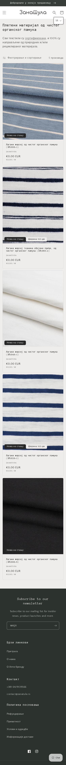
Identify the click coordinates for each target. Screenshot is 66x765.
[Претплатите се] (55, 626)
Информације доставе (20, 737)
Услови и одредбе (17, 729)
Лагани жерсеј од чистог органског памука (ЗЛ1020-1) (32, 457)
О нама (11, 659)
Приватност (14, 721)
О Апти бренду (15, 667)
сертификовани (35, 38)
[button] (4, 12)
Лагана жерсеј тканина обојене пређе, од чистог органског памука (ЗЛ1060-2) (31, 249)
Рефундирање (15, 714)
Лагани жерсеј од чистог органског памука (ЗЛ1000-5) (32, 560)
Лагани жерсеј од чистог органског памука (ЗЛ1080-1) (32, 146)
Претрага (12, 651)
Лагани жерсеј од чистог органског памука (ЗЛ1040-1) (32, 353)
